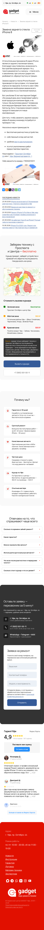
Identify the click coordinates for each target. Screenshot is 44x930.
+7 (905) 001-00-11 (22, 372)
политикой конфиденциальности (20, 695)
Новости (9, 855)
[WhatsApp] (16, 189)
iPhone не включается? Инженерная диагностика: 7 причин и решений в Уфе (20, 202)
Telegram (25, 634)
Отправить (22, 702)
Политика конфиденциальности (17, 905)
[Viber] (13, 189)
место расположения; (23, 141)
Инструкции (11, 859)
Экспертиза (11, 873)
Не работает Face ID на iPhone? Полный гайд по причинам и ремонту (21, 221)
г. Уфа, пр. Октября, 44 (20, 618)
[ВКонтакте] (3, 189)
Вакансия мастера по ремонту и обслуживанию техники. (18, 208)
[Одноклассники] (6, 189)
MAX (33, 634)
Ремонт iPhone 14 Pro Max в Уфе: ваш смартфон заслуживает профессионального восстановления (20, 214)
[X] (10, 189)
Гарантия (9, 863)
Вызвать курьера (22, 364)
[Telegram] (19, 189)
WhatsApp (14, 634)
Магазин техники (13, 870)
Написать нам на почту (14, 907)
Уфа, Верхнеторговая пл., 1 (21, 156)
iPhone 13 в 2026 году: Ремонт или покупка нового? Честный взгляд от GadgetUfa (19, 226)
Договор (9, 866)
